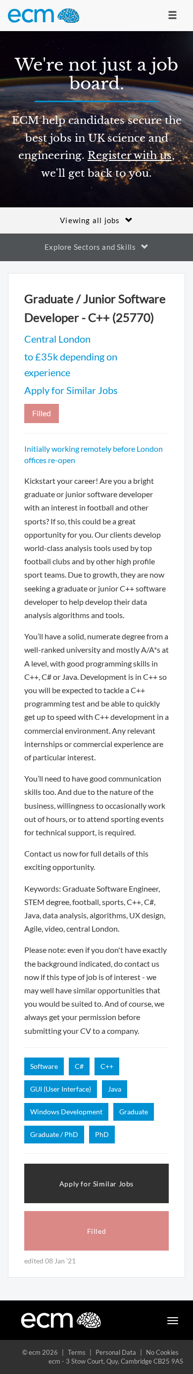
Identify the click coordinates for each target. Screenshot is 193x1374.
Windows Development (66, 1111)
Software (44, 1066)
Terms (77, 1352)
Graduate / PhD (54, 1134)
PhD (102, 1134)
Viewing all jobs (90, 220)
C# (79, 1066)
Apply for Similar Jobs (71, 390)
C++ (106, 1066)
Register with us (130, 155)
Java (114, 1089)
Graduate (133, 1111)
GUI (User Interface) (60, 1089)
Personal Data (116, 1352)
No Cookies (162, 1352)
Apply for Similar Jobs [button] (96, 1183)
